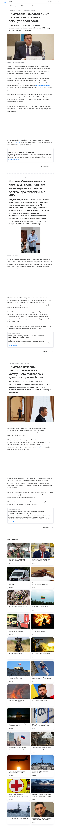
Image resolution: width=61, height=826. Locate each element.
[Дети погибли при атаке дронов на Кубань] (18, 578)
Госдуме (17, 142)
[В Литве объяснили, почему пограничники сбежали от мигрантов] (42, 601)
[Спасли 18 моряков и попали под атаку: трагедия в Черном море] (42, 790)
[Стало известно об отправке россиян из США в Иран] (18, 766)
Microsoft (38, 305)
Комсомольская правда (23, 10)
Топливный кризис (32, 5)
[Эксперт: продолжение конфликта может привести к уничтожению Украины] (42, 743)
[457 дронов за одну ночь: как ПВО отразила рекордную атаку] (42, 648)
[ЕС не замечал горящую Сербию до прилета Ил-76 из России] (42, 813)
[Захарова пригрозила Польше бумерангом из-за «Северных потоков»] (18, 743)
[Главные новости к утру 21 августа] (18, 813)
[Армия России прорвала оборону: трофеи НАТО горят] (18, 719)
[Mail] (5, 2)
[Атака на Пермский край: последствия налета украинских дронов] (18, 790)
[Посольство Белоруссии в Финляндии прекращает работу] (42, 672)
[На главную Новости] (9, 2)
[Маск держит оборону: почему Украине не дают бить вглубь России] (42, 554)
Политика (33, 10)
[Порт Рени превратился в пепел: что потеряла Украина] (42, 625)
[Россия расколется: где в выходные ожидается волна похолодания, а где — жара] (18, 648)
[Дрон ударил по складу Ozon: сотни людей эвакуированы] (42, 719)
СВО (22, 5)
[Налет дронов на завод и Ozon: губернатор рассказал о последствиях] (18, 625)
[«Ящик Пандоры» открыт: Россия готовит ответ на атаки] (18, 672)
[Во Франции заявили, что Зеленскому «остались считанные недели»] (42, 695)
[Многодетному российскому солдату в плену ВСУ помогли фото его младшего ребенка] (18, 554)
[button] (30, 47)
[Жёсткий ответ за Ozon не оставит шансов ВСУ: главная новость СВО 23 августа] (18, 695)
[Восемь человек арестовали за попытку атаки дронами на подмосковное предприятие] (18, 601)
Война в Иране (14, 5)
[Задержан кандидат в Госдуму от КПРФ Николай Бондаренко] (42, 578)
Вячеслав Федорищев (42, 85)
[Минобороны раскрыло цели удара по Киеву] (42, 766)
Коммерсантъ (20, 177)
